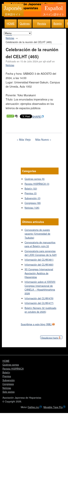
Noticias (10, 38)
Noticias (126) (32, 207)
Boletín (57, 23)
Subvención (8, 380)
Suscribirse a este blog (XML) (36, 324)
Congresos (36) (33, 203)
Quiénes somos (25, 25)
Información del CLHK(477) (39, 303)
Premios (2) (31, 193)
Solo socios (8, 391)
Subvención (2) (32, 198)
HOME (11, 23)
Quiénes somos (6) (35, 179)
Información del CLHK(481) (39, 259)
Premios (6, 376)
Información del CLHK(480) (39, 264)
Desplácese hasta (49, 337)
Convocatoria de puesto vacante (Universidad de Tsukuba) (37, 233)
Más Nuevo (42, 139)
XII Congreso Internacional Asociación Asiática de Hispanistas (39, 273)
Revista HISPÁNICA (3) (37, 184)
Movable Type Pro (53, 407)
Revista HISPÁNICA (42, 25)
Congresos (8, 384)
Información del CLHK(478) (39, 298)
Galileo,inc (33, 407)
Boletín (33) (31, 188)
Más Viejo (25, 139)
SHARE (36, 116)
